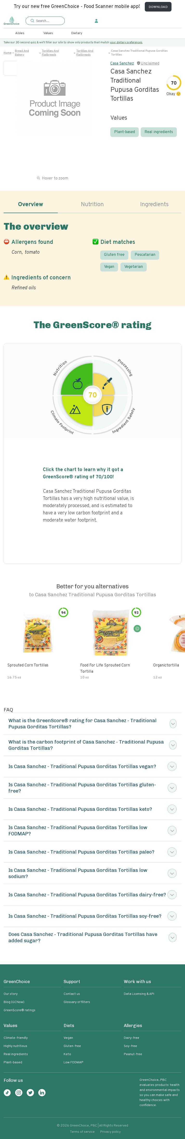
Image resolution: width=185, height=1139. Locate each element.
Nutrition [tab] (92, 204)
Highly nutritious (15, 1046)
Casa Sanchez (122, 63)
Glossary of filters (77, 1002)
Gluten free (114, 254)
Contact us (72, 994)
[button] (45, 21)
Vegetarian (133, 267)
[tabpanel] (92, 255)
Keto (67, 1054)
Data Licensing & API (139, 994)
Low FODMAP (73, 1062)
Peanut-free (133, 1054)
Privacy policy (110, 1132)
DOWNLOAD (158, 7)
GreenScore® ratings (19, 1010)
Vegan (109, 267)
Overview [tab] (30, 204)
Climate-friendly (16, 1038)
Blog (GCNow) (14, 1002)
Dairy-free (131, 1038)
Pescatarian (145, 254)
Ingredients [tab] (154, 204)
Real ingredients (159, 132)
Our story (11, 994)
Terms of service (82, 1132)
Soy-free (130, 1046)
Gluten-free (72, 1046)
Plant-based (124, 132)
